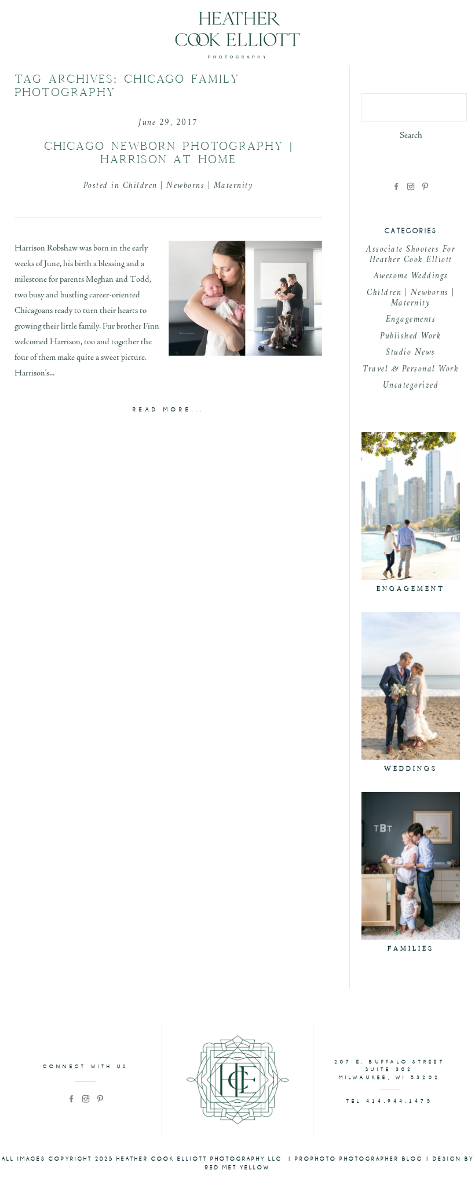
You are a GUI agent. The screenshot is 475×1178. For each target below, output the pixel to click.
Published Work (410, 336)
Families (411, 948)
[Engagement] (410, 506)
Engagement (411, 588)
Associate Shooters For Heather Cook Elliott (410, 255)
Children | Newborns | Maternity (188, 186)
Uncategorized (411, 385)
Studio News (411, 352)
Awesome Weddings (411, 276)
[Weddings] (410, 686)
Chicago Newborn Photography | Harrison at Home (168, 152)
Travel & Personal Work (411, 369)
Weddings (410, 768)
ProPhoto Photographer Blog (359, 1159)
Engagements (411, 319)
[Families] (410, 866)
